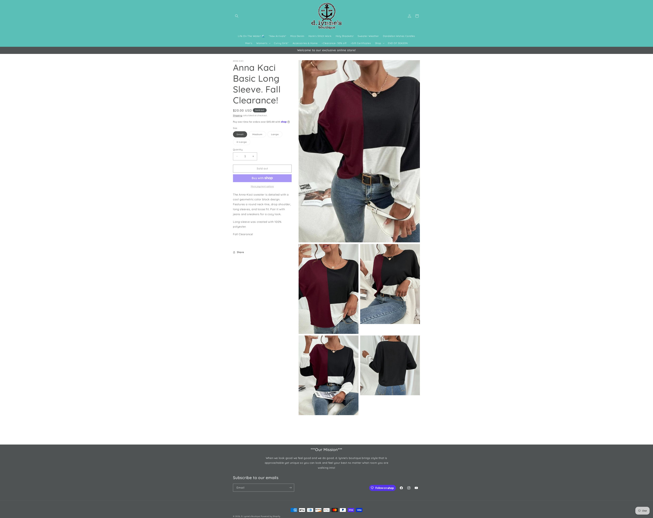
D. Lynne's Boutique (250, 516)
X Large (243, 142)
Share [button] (240, 252)
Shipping (237, 115)
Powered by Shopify (270, 516)
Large (276, 135)
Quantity (237, 149)
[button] (236, 16)
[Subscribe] (290, 488)
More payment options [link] (262, 186)
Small (242, 135)
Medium (259, 135)
